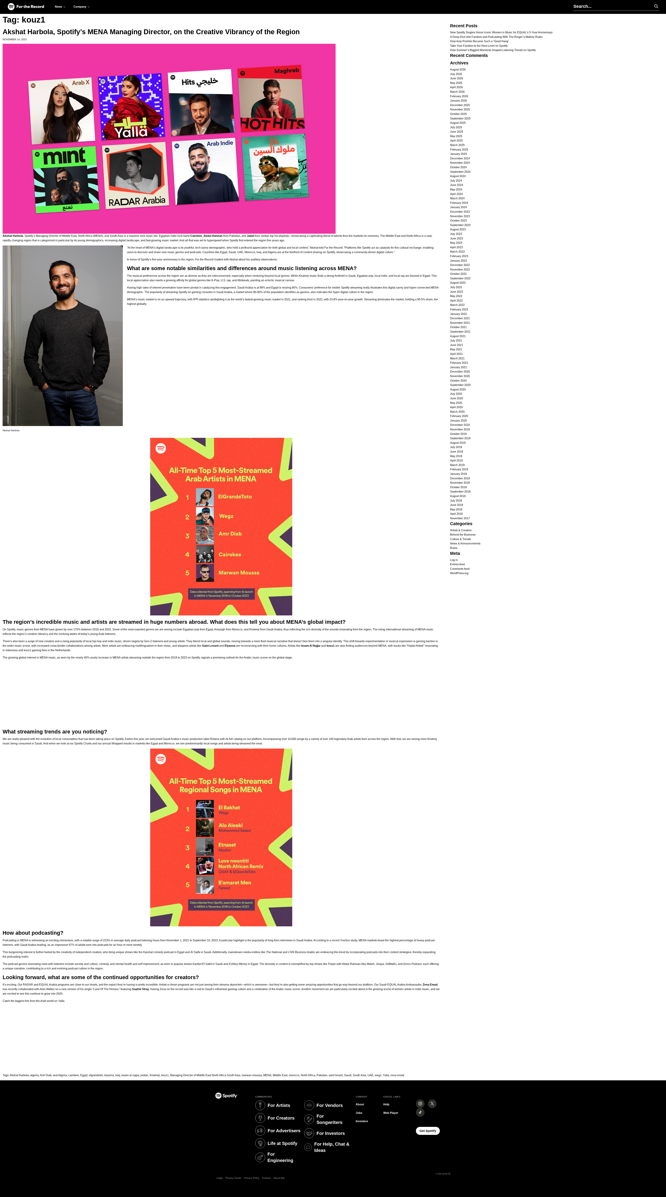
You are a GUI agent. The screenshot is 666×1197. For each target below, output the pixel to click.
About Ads (279, 1178)
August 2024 (458, 176)
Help (386, 1104)
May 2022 (456, 296)
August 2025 (458, 122)
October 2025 (458, 113)
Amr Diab (46, 1075)
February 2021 (459, 362)
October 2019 (458, 433)
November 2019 (460, 429)
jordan (144, 1075)
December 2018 (460, 478)
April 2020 (456, 407)
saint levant (336, 1075)
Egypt (83, 1075)
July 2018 (456, 500)
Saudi (347, 1075)
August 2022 (458, 282)
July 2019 (456, 447)
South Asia (359, 1075)
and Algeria (60, 1075)
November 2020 (460, 376)
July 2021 (456, 340)
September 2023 (460, 225)
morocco (294, 1075)
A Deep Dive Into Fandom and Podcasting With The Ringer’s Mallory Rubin (496, 36)
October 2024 (458, 167)
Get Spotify (430, 1131)
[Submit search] (654, 6)
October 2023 (458, 220)
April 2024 (456, 194)
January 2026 (458, 100)
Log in (454, 559)
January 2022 (458, 313)
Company (80, 6)
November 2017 (460, 518)
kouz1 (165, 1075)
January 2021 (458, 367)
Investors (362, 1121)
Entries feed (457, 564)
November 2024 (460, 162)
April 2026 (456, 87)
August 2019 (458, 442)
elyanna (109, 1075)
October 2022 (458, 273)
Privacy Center (233, 1178)
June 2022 (456, 291)
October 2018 (458, 487)
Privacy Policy (251, 1178)
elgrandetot (96, 1075)
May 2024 (456, 189)
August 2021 (458, 336)
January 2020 (458, 420)
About (360, 1104)
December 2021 (460, 318)
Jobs (359, 1112)
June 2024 (456, 184)
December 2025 (460, 105)
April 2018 (456, 513)
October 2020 (458, 380)
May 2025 (456, 136)
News (58, 6)
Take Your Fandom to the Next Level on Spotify (479, 45)
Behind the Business (463, 534)
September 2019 (460, 438)
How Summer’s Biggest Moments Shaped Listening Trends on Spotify (493, 50)
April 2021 (456, 353)
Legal (219, 1178)
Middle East (280, 1075)
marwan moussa (252, 1075)
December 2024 (460, 158)
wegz (378, 1075)
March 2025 (457, 145)
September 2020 (460, 384)
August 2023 (458, 229)
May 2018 (456, 509)
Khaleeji (155, 1075)
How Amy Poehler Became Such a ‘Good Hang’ (479, 41)
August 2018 (458, 496)
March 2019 (457, 465)
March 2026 (457, 91)
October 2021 (458, 327)
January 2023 (458, 260)
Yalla (386, 1075)
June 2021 (456, 345)
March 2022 (457, 304)
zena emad (397, 1075)
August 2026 (458, 69)
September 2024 (460, 171)
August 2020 (458, 389)
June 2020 (456, 398)
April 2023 (456, 247)
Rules (453, 548)
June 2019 (456, 451)
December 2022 (460, 265)
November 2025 (460, 109)
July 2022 (456, 287)
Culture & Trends (460, 539)
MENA (267, 1075)
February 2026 (459, 96)
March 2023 (457, 251)
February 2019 (459, 469)
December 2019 (460, 424)
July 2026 (456, 74)
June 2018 (456, 504)
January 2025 (458, 153)
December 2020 (460, 371)
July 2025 (456, 127)
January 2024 (458, 207)
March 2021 (457, 358)
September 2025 (460, 118)
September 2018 (460, 491)
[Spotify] (26, 7)
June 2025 (456, 131)
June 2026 (456, 78)
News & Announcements (465, 543)
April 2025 (456, 140)
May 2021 (456, 349)
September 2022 (460, 278)
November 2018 (460, 482)
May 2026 (456, 82)
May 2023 (456, 242)
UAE (370, 1075)
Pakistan (322, 1075)
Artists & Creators (461, 530)
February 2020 (459, 416)
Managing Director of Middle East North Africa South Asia (205, 1075)
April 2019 (456, 460)
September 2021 (460, 331)
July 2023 (456, 233)
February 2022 (459, 309)
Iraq (117, 1075)
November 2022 (460, 269)
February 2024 (459, 202)
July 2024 (456, 180)
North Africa (308, 1075)
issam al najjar (130, 1075)
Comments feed (459, 568)
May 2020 (456, 402)
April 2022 (456, 300)
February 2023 (459, 256)
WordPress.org (459, 573)
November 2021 (460, 322)
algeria (34, 1075)
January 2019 (458, 473)
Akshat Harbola (19, 1075)
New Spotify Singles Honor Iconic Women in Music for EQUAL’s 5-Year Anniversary (501, 32)
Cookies (266, 1178)
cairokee (73, 1075)
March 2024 (457, 198)
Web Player (390, 1112)
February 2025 (459, 149)
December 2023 (460, 211)
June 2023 (456, 238)
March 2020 (457, 411)
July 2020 (456, 393)
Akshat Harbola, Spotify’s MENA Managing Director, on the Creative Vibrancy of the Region (151, 32)
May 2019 (456, 456)
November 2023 (460, 216)
